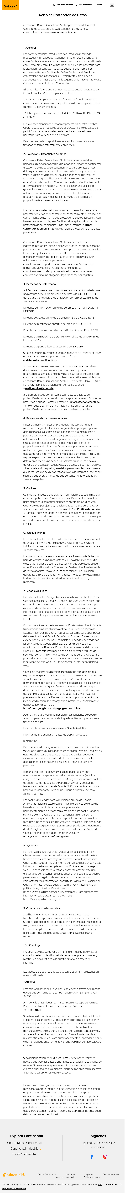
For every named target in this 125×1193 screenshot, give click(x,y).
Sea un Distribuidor (47, 1174)
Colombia (100, 5)
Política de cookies (88, 509)
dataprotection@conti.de (41, 360)
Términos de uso (111, 1174)
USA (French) (19, 1189)
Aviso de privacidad (64, 1177)
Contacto (70, 1174)
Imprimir (89, 1174)
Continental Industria (24, 1148)
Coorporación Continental (24, 1142)
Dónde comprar (85, 5)
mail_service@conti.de (39, 388)
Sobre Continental (24, 1154)
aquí (37, 1010)
